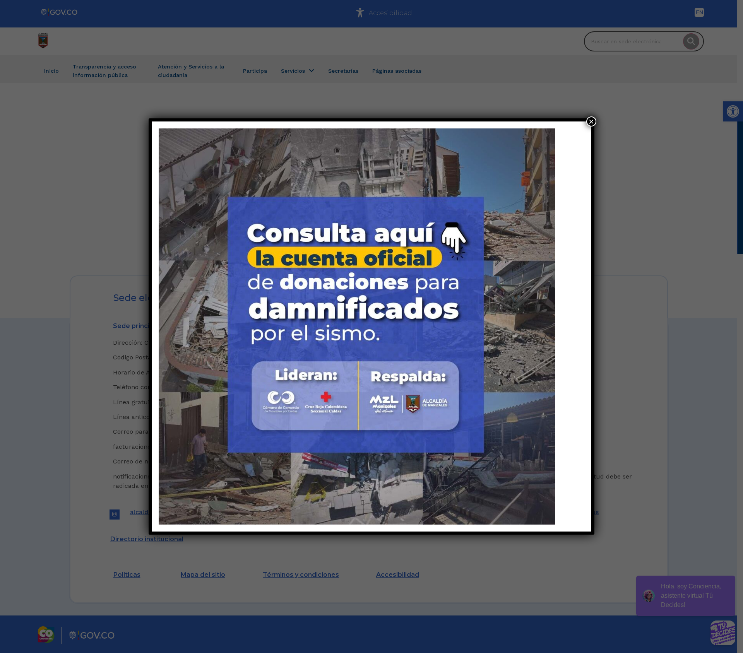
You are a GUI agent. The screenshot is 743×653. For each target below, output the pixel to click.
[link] (357, 326)
